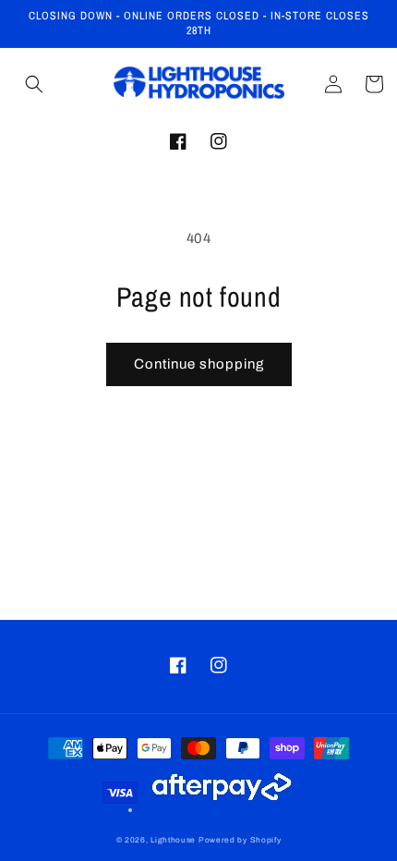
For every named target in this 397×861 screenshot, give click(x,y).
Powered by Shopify (240, 840)
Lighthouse (173, 840)
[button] (34, 84)
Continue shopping (199, 364)
